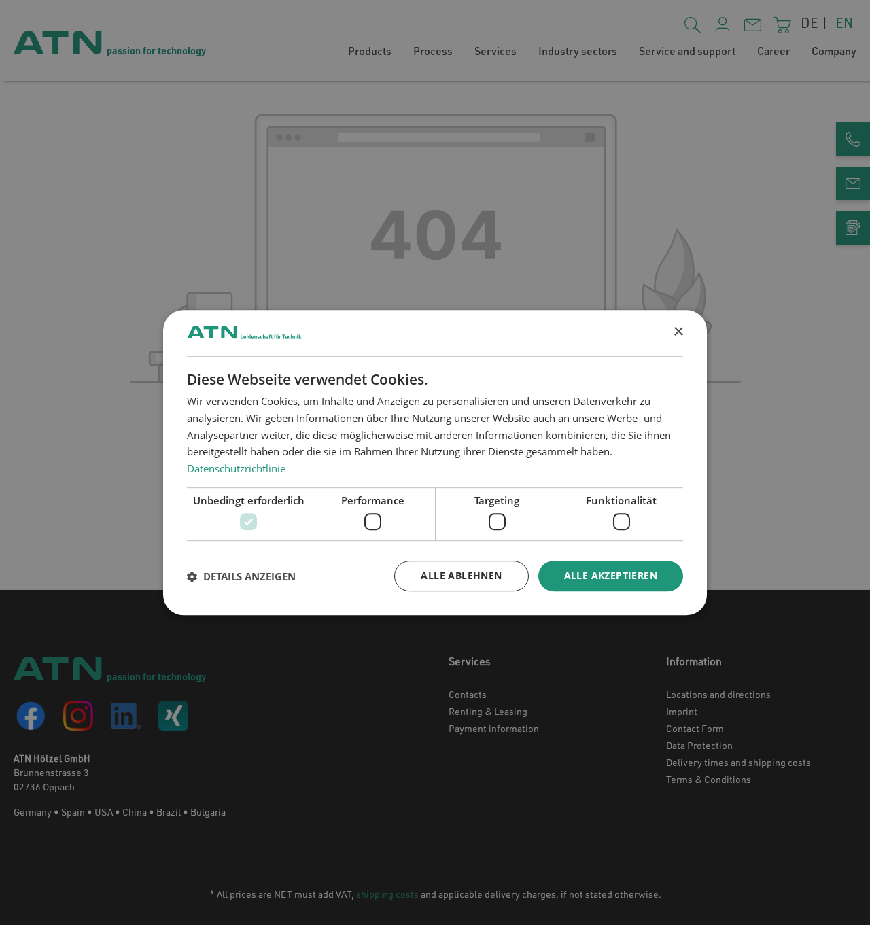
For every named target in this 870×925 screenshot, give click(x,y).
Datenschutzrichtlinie (236, 468)
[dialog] (435, 463)
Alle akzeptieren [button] (610, 576)
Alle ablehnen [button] (461, 576)
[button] (241, 576)
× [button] (678, 332)
